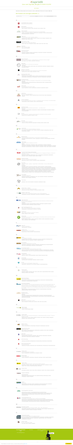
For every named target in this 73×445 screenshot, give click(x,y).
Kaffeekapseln (38, 138)
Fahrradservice (38, 325)
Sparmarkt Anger (24, 355)
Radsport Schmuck (24, 323)
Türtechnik (41, 259)
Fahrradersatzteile (27, 325)
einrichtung (38, 122)
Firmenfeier (27, 95)
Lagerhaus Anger (24, 269)
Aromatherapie (27, 32)
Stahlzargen (34, 259)
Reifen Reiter (24, 333)
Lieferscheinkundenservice (25, 384)
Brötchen (27, 160)
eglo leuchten (35, 122)
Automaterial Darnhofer (25, 50)
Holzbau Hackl (24, 216)
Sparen (23, 331)
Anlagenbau (23, 202)
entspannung (25, 66)
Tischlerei (50, 364)
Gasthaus (35, 130)
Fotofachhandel (53, 168)
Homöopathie (41, 32)
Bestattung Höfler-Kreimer (26, 74)
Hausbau (27, 255)
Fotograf (23, 169)
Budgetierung (24, 345)
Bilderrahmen (35, 166)
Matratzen (29, 28)
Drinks (25, 43)
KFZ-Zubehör (44, 52)
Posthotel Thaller (24, 314)
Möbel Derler (24, 299)
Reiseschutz (38, 401)
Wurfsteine (31, 376)
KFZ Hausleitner (24, 242)
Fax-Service (43, 168)
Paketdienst (23, 53)
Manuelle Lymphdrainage (47, 296)
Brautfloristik (26, 87)
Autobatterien (30, 335)
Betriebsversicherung (43, 392)
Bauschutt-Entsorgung (25, 374)
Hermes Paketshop (38, 169)
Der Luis (23, 113)
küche (33, 301)
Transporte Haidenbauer (25, 372)
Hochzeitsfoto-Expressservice (46, 169)
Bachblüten (31, 32)
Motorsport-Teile (49, 52)
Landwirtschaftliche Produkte (46, 271)
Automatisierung (24, 203)
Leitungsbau (54, 145)
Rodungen (33, 146)
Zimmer (31, 39)
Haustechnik (46, 203)
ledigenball (48, 66)
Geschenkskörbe (32, 357)
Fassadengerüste (24, 194)
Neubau (43, 82)
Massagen (43, 38)
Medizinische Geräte (49, 32)
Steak (41, 95)
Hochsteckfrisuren (50, 176)
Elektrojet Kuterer (24, 136)
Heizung (28, 101)
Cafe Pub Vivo (24, 93)
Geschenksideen (39, 408)
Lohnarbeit (26, 213)
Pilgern (50, 130)
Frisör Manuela (24, 174)
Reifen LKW (40, 335)
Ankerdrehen (23, 144)
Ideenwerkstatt (50, 408)
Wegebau (50, 146)
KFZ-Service (39, 239)
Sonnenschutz (30, 155)
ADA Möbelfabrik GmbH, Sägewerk (27, 22)
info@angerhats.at (22, 432)
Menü (37, 95)
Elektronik (37, 203)
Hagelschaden (29, 264)
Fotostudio (26, 169)
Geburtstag (34, 95)
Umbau (28, 83)
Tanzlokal (29, 423)
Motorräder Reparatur (49, 244)
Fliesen (38, 271)
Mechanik (27, 204)
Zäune (29, 219)
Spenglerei (52, 109)
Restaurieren (42, 364)
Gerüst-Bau (28, 194)
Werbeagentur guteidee (25, 406)
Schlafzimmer (47, 364)
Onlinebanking (51, 330)
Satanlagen (23, 139)
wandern (27, 67)
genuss (34, 66)
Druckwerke (33, 408)
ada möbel (23, 122)
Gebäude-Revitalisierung (32, 82)
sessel (41, 301)
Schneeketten (37, 336)
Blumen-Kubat (24, 85)
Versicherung (48, 401)
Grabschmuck (39, 87)
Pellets (29, 213)
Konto (45, 330)
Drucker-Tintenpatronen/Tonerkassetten (49, 167)
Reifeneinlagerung (28, 245)
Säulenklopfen (41, 146)
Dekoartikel (42, 167)
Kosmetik (44, 32)
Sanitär (35, 101)
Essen (26, 38)
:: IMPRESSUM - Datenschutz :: (41, 429)
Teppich (37, 155)
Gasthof (32, 38)
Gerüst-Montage (33, 194)
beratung (26, 122)
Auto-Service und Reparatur (26, 249)
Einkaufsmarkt (27, 357)
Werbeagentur (35, 409)
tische (43, 301)
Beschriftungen (24, 408)
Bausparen (25, 330)
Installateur (31, 101)
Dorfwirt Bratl (24, 128)
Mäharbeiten (24, 146)
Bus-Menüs (24, 130)
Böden (33, 271)
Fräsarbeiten (33, 145)
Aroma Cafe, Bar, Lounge (25, 41)
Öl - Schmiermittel (31, 53)
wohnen (45, 301)
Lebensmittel (33, 60)
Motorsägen (51, 249)
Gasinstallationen (24, 231)
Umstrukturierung (45, 345)
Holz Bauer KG (24, 211)
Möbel (32, 28)
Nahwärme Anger (24, 307)
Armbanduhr (23, 165)
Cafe (22, 95)
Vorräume (28, 365)
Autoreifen (31, 52)
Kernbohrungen (30, 259)
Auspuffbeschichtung (25, 239)
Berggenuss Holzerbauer (25, 69)
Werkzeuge (27, 53)
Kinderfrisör (23, 177)
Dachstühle (26, 218)
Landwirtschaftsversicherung (48, 393)
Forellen (28, 71)
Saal (52, 130)
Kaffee (37, 43)
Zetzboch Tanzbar (24, 421)
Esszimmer (27, 364)
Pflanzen (47, 87)
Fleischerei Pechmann (25, 158)
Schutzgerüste (47, 194)
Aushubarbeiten (28, 144)
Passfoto (23, 171)
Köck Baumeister (24, 253)
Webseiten (31, 409)
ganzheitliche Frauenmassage (26, 297)
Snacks (27, 423)
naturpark (52, 66)
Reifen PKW (49, 335)
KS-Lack (23, 262)
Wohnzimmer (39, 365)
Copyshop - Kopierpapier (31, 167)
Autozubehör (34, 335)
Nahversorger (40, 357)
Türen (29, 272)
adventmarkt (23, 65)
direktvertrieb (30, 122)
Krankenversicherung (40, 393)
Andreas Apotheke (24, 30)
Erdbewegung (49, 144)
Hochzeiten (38, 38)
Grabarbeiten (37, 145)
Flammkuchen (31, 43)
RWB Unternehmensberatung (26, 343)
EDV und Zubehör (38, 168)
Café (27, 60)
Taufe (43, 95)
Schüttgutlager (24, 376)
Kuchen (40, 43)
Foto (35, 408)
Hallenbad (34, 38)
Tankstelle (26, 272)
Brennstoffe (30, 271)
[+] (38, 13)
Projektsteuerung (24, 83)
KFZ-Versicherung (34, 393)
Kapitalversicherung (30, 400)
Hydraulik (45, 145)
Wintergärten (26, 219)
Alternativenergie (24, 101)
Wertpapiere (31, 331)
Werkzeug (32, 272)
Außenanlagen (33, 144)
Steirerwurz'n (37, 60)
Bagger (36, 144)
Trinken (29, 39)
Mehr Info (25, 443)
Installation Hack (24, 229)
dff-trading (23, 120)
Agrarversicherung (24, 392)
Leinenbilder (32, 170)
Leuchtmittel (42, 138)
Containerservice (24, 375)
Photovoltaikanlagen (44, 109)
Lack (32, 264)
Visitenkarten (27, 409)
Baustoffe (27, 271)
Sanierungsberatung (39, 345)
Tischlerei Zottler (24, 368)
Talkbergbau (29, 227)
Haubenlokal (29, 115)
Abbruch (23, 143)
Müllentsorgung (45, 375)
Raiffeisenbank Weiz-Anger (26, 328)
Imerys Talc (23, 225)
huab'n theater (40, 66)
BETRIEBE (36, 8)
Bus (22, 130)
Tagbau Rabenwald (24, 227)
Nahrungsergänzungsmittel (25, 33)
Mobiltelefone (40, 170)
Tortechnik (38, 259)
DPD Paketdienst (35, 52)
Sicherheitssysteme (31, 171)
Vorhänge (39, 155)
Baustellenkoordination (25, 82)
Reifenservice (33, 245)
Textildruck (44, 171)
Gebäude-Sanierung (39, 82)
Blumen (23, 87)
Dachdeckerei (24, 109)
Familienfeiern (29, 130)
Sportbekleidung (42, 325)
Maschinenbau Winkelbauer (26, 283)
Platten (38, 160)
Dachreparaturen (34, 109)
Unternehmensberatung (51, 345)
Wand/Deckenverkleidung (33, 365)
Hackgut (23, 213)
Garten (41, 271)
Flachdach (38, 109)
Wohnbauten (29, 418)
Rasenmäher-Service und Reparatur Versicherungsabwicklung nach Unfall (43, 250)
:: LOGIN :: (41, 430)
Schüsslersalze (32, 33)
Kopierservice (28, 170)
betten (23, 301)
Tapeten (34, 155)
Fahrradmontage (32, 325)
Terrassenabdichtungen (25, 110)
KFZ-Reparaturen (35, 239)
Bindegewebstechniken (35, 295)
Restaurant (23, 39)
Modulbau (40, 218)
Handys (35, 169)
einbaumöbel (26, 301)
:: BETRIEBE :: (31, 429)
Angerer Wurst (24, 160)
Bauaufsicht (23, 81)
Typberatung (34, 177)
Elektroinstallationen (29, 138)
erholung (29, 66)
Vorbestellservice (43, 384)
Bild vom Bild (31, 166)
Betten (23, 28)
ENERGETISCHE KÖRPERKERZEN (26, 296)
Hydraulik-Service (49, 145)
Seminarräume (30, 318)
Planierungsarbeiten (29, 146)
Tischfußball (33, 423)
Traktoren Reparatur (39, 245)
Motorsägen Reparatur (25, 250)
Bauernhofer (23, 63)
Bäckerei (25, 60)
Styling (27, 177)
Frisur (36, 176)
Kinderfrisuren (41, 181)
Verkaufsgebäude (24, 418)
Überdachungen (33, 219)
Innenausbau (36, 218)
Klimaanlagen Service (49, 239)
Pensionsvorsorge (50, 400)
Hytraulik (49, 203)
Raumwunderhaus (47, 218)
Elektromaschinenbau (33, 203)
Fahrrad (23, 325)
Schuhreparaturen (32, 352)
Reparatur (38, 204)
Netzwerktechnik (45, 170)
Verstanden (68, 443)
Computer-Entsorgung (48, 166)
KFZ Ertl (23, 237)
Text (52, 408)
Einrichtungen (24, 364)
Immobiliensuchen (37, 330)
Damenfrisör (28, 176)
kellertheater (44, 66)
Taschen (41, 352)
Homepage (45, 408)
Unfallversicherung (42, 401)
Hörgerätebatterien (53, 169)
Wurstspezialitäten (42, 160)
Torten (47, 43)
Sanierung (51, 218)
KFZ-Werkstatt (44, 239)
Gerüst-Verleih (38, 194)
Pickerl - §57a (24, 245)
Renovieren (38, 364)
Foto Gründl (23, 162)
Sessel (39, 28)
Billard (24, 423)
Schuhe (23, 352)
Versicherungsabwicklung (43, 264)
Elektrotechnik (42, 203)
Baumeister (23, 255)
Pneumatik (35, 204)
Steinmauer (37, 146)
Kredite (47, 330)
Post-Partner (52, 138)
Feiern (32, 130)
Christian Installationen (25, 99)
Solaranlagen (49, 109)
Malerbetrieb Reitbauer (25, 278)
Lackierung (34, 264)
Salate (44, 43)
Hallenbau (29, 218)
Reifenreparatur (28, 336)
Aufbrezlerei (23, 46)
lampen (42, 122)
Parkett (27, 155)
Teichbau (45, 146)
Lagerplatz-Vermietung (40, 375)
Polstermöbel (35, 28)
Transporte (28, 376)
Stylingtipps (29, 177)
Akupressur (23, 294)
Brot (22, 60)
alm (22, 66)
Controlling (27, 345)
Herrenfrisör (45, 176)
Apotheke (23, 32)
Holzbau (33, 218)
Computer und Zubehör (41, 166)
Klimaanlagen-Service (46, 249)
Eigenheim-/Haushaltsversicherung (26, 393)
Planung (40, 255)
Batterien (27, 166)
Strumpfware (37, 352)
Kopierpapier (24, 170)
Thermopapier (49, 171)
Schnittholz (32, 213)
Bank (22, 330)
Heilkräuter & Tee (36, 32)
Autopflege (27, 52)
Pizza (50, 38)
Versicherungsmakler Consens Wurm (27, 390)
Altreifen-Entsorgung (25, 335)
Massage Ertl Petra (25, 292)
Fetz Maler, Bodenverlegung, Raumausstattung (29, 152)
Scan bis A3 (26, 171)
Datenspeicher (38, 167)
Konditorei (44, 317)
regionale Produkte (48, 357)
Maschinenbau (24, 204)
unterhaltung (24, 67)
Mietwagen (42, 130)
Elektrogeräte (24, 138)
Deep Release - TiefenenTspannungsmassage (45, 295)
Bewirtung (23, 38)
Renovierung (43, 255)
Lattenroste (25, 28)
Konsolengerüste (42, 194)
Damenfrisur (23, 181)
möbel (48, 122)
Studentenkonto (26, 331)
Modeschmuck (43, 87)
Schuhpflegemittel (26, 352)
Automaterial (24, 52)
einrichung (29, 301)
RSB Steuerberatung (25, 339)
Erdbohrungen (24, 145)
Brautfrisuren (24, 176)
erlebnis (32, 66)
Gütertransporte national (30, 375)
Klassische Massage (41, 296)
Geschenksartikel (34, 87)
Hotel (41, 38)
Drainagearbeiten (40, 144)
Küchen (33, 364)
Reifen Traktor (24, 336)
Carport (23, 218)
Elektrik (28, 203)
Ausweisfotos (23, 166)
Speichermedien (40, 171)
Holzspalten (41, 145)
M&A (35, 345)
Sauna (26, 39)
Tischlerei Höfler (24, 362)
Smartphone (36, 171)
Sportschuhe (47, 325)
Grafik (43, 408)
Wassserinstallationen (39, 101)
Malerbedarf (23, 155)
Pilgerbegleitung (46, 130)
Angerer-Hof (23, 36)
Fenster (36, 271)
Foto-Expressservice (47, 168)
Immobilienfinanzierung (30, 330)
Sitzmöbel (41, 28)
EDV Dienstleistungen (32, 168)
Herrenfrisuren (36, 181)
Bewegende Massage (29, 295)
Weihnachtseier (49, 95)
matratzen (45, 122)
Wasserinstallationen (37, 231)
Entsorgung (45, 144)
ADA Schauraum (24, 26)
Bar (22, 423)
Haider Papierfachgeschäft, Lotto (27, 207)
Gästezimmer (35, 71)
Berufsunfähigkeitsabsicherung (35, 392)
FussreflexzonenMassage (34, 296)
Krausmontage (24, 257)
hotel (36, 66)
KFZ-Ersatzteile (40, 52)
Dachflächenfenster (29, 109)
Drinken (23, 43)
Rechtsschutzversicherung (32, 401)
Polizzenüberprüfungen (25, 401)
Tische (44, 28)
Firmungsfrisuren (32, 176)
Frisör (38, 176)
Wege (47, 146)
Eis (27, 317)
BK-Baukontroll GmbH (25, 79)
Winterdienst (54, 146)
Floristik (30, 87)
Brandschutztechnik (24, 259)
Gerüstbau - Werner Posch (26, 192)
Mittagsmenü (47, 38)
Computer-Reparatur (25, 167)
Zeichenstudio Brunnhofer (25, 415)
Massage (53, 296)
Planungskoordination (48, 82)
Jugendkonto (42, 330)
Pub (39, 95)
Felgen (38, 335)
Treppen (23, 365)
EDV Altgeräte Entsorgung (25, 168)
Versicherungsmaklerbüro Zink (26, 397)
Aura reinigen (24, 295)
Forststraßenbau (28, 145)
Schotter (49, 375)
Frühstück (28, 38)
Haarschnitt (41, 176)
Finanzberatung (32, 345)
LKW (35, 375)
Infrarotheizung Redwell (32, 255)
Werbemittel (39, 409)
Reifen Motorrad (45, 335)
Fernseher (34, 138)
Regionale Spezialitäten (37, 384)
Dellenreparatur (24, 264)
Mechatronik (31, 204)
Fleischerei (31, 160)
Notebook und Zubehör (51, 170)
